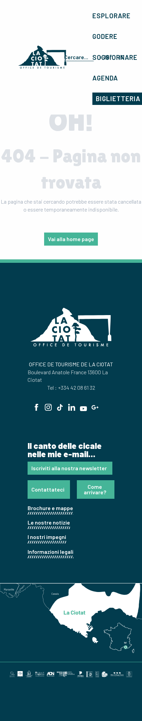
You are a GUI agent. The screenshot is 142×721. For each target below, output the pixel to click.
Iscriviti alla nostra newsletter (69, 468)
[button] (77, 57)
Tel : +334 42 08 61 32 (71, 387)
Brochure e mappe (50, 508)
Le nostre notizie (49, 522)
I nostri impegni (47, 537)
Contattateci (47, 489)
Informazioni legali (50, 551)
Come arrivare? (95, 489)
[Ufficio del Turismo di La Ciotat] (42, 57)
